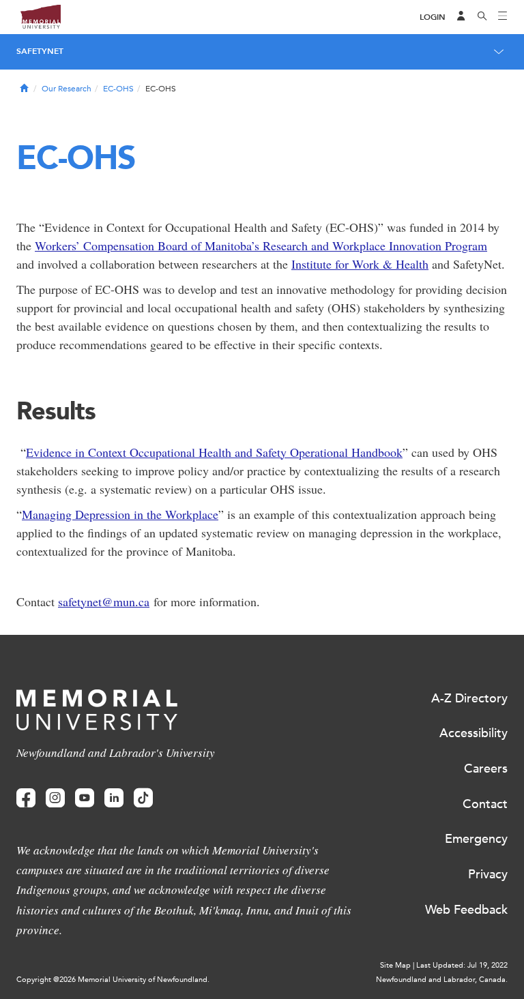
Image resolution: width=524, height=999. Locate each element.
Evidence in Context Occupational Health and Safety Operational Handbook (214, 452)
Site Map (395, 965)
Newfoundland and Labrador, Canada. (442, 979)
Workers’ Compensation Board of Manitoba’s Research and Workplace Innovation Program (261, 245)
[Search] (482, 17)
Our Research (66, 88)
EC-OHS (118, 88)
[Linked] (113, 798)
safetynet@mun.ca (103, 601)
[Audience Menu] (461, 17)
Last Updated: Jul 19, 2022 (462, 965)
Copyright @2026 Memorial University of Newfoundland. (112, 979)
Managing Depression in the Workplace (120, 514)
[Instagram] (55, 798)
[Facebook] (25, 798)
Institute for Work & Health (359, 264)
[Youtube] (84, 798)
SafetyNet (39, 51)
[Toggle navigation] (503, 17)
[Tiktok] (143, 798)
